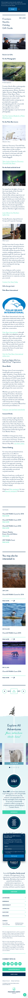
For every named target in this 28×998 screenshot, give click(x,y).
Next (18, 691)
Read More (5, 516)
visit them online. (19, 443)
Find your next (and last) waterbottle (13, 409)
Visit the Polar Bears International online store (12, 355)
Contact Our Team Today (10, 282)
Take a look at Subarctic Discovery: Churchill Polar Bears (13, 162)
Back (9, 691)
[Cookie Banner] (14, 6)
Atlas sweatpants (14, 489)
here (6, 859)
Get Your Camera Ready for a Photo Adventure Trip (13, 117)
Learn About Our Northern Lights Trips (10, 214)
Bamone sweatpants (11, 491)
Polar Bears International (10, 332)
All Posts (14, 691)
